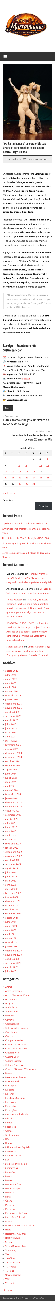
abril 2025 (10, 736)
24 (33, 477)
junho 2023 (11, 826)
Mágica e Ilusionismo (16, 1163)
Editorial (9, 1093)
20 (6, 477)
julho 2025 (10, 724)
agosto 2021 (11, 917)
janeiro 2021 (11, 946)
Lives (8, 1159)
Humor (8, 1143)
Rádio (8, 1229)
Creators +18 (12, 1052)
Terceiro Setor (12, 1262)
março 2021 (11, 938)
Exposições (11, 1110)
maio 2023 (10, 831)
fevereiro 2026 (13, 695)
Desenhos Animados (16, 1077)
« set (5, 492)
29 (19, 483)
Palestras (10, 1208)
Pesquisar (8, 499)
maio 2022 (10, 880)
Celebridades (12, 1023)
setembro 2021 (13, 913)
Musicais (9, 1192)
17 (33, 471)
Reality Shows (12, 1237)
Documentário (12, 1081)
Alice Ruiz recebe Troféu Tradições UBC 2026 (25, 538)
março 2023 (11, 839)
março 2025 (11, 740)
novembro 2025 (13, 707)
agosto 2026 (11, 670)
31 (33, 483)
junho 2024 (11, 777)
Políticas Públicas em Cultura (20, 1225)
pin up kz (7, 1290)
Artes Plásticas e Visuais (17, 994)
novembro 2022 (13, 855)
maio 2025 (10, 732)
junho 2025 (11, 728)
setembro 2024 (13, 765)
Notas (8, 1196)
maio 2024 (10, 781)
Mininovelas (11, 1167)
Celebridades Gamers (16, 1027)
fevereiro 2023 (13, 843)
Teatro (8, 408)
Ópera (8, 1200)
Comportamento (14, 1040)
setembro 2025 (13, 715)
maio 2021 (10, 929)
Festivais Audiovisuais (16, 1114)
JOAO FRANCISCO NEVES (20, 622)
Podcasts (10, 1221)
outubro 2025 (12, 711)
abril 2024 (10, 785)
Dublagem (10, 1085)
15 (19, 471)
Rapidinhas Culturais (15, 1233)
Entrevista (10, 1101)
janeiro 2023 (11, 847)
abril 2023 (10, 835)
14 (12, 471)
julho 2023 (10, 822)
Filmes (8, 1122)
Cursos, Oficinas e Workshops (20, 1068)
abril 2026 (10, 687)
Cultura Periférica (14, 1064)
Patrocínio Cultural (15, 1217)
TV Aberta (10, 1266)
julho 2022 (10, 872)
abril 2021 (10, 933)
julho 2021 (10, 921)
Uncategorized (13, 1274)
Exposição (10, 1105)
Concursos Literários (15, 1044)
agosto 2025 (11, 719)
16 (27, 471)
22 (19, 477)
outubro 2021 (12, 909)
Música (8, 1180)
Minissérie (10, 1171)
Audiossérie (11, 1011)
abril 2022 (10, 884)
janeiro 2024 (11, 798)
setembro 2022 (13, 864)
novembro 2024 (13, 757)
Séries (8, 1241)
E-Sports (9, 1089)
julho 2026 (10, 674)
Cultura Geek (12, 1056)
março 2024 (11, 789)
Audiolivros (11, 1007)
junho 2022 (11, 876)
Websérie (10, 1282)
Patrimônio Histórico (16, 1212)
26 (47, 477)
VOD (7, 1278)
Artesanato (11, 998)
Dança (8, 1073)
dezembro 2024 (13, 752)
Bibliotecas (11, 1015)
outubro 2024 (12, 761)
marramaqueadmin (37, 159)
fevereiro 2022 (13, 892)
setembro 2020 (13, 962)
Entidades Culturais (15, 1097)
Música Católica (13, 1184)
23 (27, 477)
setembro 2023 (13, 814)
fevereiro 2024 (13, 794)
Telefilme (10, 1258)
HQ (7, 1138)
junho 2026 (11, 678)
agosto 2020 (11, 966)
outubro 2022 (12, 859)
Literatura (10, 1151)
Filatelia (9, 1118)
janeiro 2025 (11, 748)
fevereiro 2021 (13, 942)
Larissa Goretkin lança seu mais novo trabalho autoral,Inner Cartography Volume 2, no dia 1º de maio (28, 650)
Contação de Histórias (16, 1048)
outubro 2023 (12, 810)
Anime (8, 986)
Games (8, 1130)
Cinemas (9, 1036)
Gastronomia (12, 1134)
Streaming (10, 1250)
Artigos (9, 1003)
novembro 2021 (13, 905)
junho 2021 (11, 925)
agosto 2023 (11, 818)
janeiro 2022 (11, 896)
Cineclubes (11, 1031)
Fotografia (10, 1126)
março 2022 (11, 888)
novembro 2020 (13, 954)
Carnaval (9, 1019)
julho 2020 (10, 971)
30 (27, 483)
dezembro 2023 (13, 802)
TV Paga (9, 1270)
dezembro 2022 (13, 851)
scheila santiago (14, 646)
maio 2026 (10, 682)
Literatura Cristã (13, 1155)
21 (12, 477)
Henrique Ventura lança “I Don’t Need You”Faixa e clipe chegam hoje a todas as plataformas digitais (29, 578)
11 (40, 465)
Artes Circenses (13, 990)
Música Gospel (12, 1188)
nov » (12, 492)
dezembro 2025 (13, 703)
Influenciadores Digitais (17, 1147)
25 (40, 477)
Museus (9, 1175)
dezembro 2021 (13, 901)
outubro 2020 (12, 958)
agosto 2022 (11, 868)
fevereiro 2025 (13, 744)
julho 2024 (10, 773)
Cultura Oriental (13, 1060)
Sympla (26, 378)
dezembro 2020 (13, 950)
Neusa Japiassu (14, 599)
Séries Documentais (15, 1245)
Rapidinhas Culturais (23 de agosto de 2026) (25, 523)
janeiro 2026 (11, 699)
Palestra (9, 1204)
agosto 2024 (11, 769)
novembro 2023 (13, 806)
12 (47, 465)
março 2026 (11, 691)
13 (6, 471)
